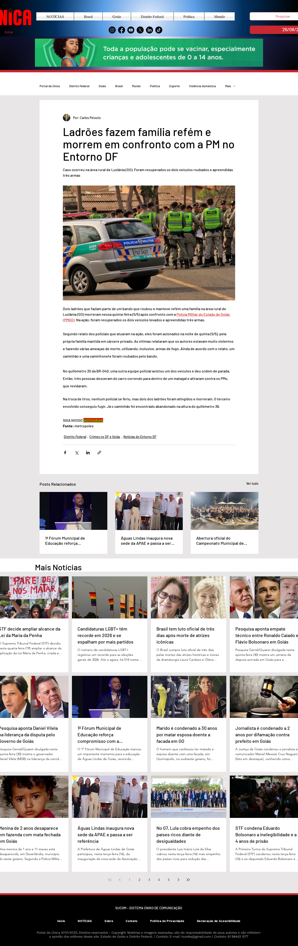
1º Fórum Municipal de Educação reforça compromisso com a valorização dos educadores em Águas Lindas (70, 540)
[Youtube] (130, 30)
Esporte (174, 86)
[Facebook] (121, 30)
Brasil (119, 86)
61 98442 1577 (238, 936)
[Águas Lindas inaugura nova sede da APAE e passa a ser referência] (149, 511)
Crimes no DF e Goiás (104, 437)
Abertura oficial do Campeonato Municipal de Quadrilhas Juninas (220, 540)
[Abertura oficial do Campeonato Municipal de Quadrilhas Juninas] (224, 511)
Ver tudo (252, 483)
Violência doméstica (202, 86)
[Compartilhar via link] (99, 452)
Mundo (136, 86)
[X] (140, 30)
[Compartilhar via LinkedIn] (88, 452)
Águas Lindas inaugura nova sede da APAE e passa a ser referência (147, 540)
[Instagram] (112, 30)
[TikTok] (158, 30)
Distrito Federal (79, 86)
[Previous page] (119, 880)
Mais (228, 86)
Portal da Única (50, 86)
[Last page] (188, 880)
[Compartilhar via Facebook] (65, 452)
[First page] (110, 880)
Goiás (102, 86)
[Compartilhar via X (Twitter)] (76, 452)
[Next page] (178, 880)
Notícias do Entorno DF (139, 437)
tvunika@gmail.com (196, 936)
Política (155, 86)
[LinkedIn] (149, 30)
